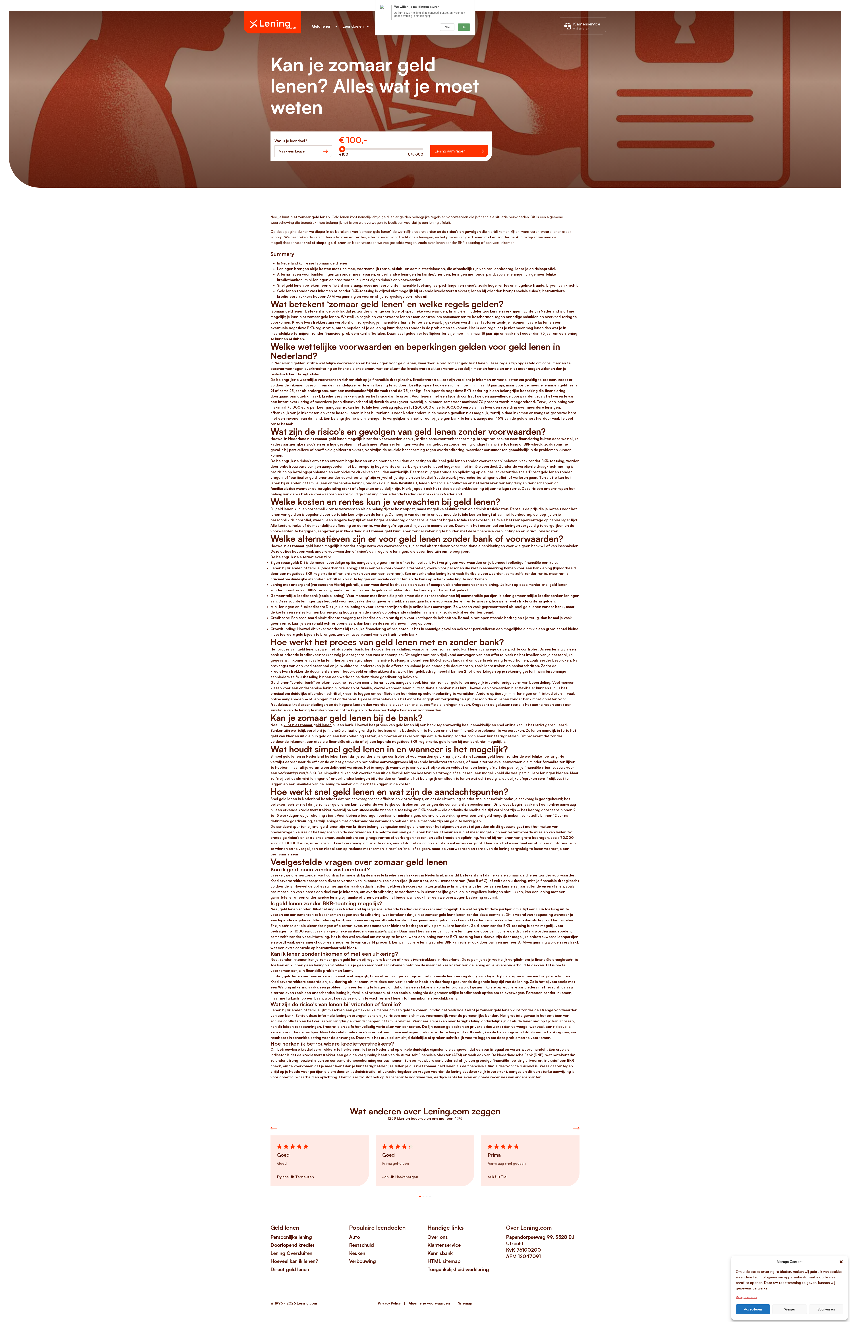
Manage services (746, 1297)
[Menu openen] (338, 26)
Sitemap (465, 1303)
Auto (354, 1237)
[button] (841, 1262)
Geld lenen (321, 26)
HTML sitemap (443, 1261)
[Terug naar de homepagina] (272, 22)
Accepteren (753, 1309)
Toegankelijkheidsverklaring (458, 1269)
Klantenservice (444, 1245)
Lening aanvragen (450, 151)
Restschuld (361, 1245)
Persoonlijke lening (291, 1237)
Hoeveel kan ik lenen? (294, 1261)
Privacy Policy (389, 1303)
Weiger (789, 1309)
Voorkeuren (826, 1309)
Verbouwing (362, 1261)
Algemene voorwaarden (429, 1303)
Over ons (437, 1237)
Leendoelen (353, 26)
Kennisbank (440, 1253)
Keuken (357, 1253)
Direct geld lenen (289, 1269)
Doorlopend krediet (292, 1245)
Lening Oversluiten (291, 1253)
